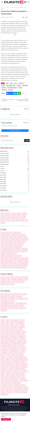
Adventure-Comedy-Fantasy (7, 255)
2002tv (22, 375)
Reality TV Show (22, 357)
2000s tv (20, 341)
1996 (11, 83)
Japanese (14, 279)
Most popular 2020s (14, 164)
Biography (24, 213)
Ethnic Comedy (16, 265)
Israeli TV (9, 371)
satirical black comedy (21, 267)
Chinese (3, 277)
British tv (3, 343)
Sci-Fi (13, 220)
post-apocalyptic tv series (19, 373)
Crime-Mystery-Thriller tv (6, 345)
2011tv (11, 352)
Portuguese (3, 281)
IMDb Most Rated (14, 151)
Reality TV (3, 355)
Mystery (18, 85)
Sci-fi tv (17, 324)
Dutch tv (23, 385)
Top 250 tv (22, 320)
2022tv (7, 322)
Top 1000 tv (10, 357)
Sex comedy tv (10, 364)
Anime (19, 213)
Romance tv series (11, 355)
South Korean (15, 281)
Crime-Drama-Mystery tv (6, 361)
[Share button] (23, 93)
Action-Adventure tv (19, 322)
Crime (15, 83)
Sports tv (3, 373)
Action (2, 213)
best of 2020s (14, 190)
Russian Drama (20, 355)
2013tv (25, 341)
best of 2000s (14, 185)
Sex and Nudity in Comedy (10, 260)
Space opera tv (10, 392)
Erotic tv (15, 329)
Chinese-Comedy (12, 262)
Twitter (15, 93)
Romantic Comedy (5, 235)
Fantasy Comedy (4, 246)
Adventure (8, 213)
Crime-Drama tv (4, 348)
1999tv (18, 375)
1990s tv (13, 375)
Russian (9, 281)
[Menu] (2, 2)
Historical (13, 218)
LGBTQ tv (3, 364)
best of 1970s (14, 179)
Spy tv (14, 345)
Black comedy (4, 244)
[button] (25, 2)
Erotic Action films (16, 294)
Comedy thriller (18, 255)
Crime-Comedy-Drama (14, 258)
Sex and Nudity (11, 298)
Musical (23, 218)
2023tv (2, 322)
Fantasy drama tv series (14, 348)
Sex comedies (22, 235)
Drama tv (16, 352)
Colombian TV (4, 368)
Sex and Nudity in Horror (21, 303)
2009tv (12, 359)
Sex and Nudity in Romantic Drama (8, 305)
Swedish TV (9, 373)
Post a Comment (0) (15, 130)
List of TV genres (4, 327)
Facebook (11, 93)
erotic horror (15, 308)
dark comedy (12, 267)
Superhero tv (21, 327)
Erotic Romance (4, 296)
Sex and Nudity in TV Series (11, 338)
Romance (8, 220)
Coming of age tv (4, 336)
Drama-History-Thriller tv (6, 385)
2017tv (2, 334)
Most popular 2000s (14, 159)
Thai (7, 284)
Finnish (16, 277)
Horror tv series (4, 341)
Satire (2, 260)
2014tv (7, 343)
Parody (11, 246)
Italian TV (23, 361)
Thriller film (4, 89)
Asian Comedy (4, 262)
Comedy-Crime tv (5, 380)
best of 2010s (14, 188)
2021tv (7, 324)
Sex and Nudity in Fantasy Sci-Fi (7, 303)
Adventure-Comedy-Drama (21, 248)
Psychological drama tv (16, 343)
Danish (7, 277)
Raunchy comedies (23, 237)
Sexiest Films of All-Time (6, 308)
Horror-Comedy (4, 237)
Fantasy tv (12, 331)
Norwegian (20, 279)
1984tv (7, 375)
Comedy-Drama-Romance (6, 251)
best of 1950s (14, 175)
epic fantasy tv (24, 392)
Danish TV (3, 371)
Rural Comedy (24, 265)
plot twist (4, 87)
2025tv (22, 324)
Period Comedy (24, 258)
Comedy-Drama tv (14, 380)
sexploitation (3, 310)
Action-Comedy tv (5, 366)
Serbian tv (3, 392)
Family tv (11, 387)
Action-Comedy (17, 232)
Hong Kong (3, 279)
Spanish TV (3, 357)
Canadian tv (22, 378)
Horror (18, 218)
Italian (9, 279)
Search (27, 140)
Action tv (18, 334)
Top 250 (14, 170)
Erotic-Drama (19, 296)
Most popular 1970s (14, 153)
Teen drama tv (13, 336)
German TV (23, 348)
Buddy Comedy (8, 241)
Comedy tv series (4, 331)
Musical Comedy (4, 258)
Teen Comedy (20, 244)
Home (2, 7)
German (26, 277)
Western (3, 222)
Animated (14, 213)
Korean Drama (15, 320)
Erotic (2, 294)
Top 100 (14, 166)
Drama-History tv (16, 382)
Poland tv (25, 389)
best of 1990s (14, 183)
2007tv (2, 359)
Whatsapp (19, 93)
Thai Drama (17, 364)
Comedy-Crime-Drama (23, 262)
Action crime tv (4, 378)
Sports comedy (18, 246)
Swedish (3, 284)
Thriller (20, 87)
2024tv (12, 322)
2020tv (12, 324)
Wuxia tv (17, 392)
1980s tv (3, 375)
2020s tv (3, 320)
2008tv (7, 359)
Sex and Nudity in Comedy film (7, 248)
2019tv (20, 329)
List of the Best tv (13, 327)
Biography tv (24, 366)
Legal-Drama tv (9, 389)
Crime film (21, 83)
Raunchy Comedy (13, 237)
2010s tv (8, 320)
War (26, 220)
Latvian (2, 389)
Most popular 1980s (14, 155)
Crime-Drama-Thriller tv (20, 368)
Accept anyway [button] (6, 419)
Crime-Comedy (25, 239)
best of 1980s (14, 181)
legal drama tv (24, 364)
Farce (2, 241)
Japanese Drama (12, 341)
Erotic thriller (11, 296)
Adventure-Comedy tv (13, 378)
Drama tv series (9, 329)
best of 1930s (14, 172)
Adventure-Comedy (5, 239)
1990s (7, 83)
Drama (3, 85)
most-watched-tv (21, 336)
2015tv (2, 338)
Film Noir (8, 218)
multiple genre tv (4, 394)
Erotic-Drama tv (4, 387)
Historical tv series (5, 350)
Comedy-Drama (14, 235)
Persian (25, 279)
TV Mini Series (22, 338)
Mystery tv (18, 331)
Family (24, 215)
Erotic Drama (24, 294)
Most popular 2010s (14, 162)
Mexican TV (15, 371)
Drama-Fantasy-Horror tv (6, 382)
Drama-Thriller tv (16, 385)
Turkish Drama (21, 345)
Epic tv (23, 334)
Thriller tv (23, 350)
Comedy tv (11, 368)
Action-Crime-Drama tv (15, 366)
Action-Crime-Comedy (23, 260)
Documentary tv (16, 361)
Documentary (13, 215)
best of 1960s (14, 177)
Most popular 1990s (11, 85)
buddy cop (24, 251)
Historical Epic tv (4, 352)
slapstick (3, 253)
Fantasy (2, 218)
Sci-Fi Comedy (17, 251)
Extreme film (3, 298)
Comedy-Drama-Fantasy (6, 265)
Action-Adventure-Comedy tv (22, 359)
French (21, 277)
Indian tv (25, 387)
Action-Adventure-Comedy (19, 241)
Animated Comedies (15, 239)
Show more (26, 108)
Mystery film (25, 85)
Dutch (12, 277)
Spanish (22, 281)
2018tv (2, 329)
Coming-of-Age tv (23, 380)
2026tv (24, 343)
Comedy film (9, 232)
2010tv (15, 357)
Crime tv (3, 324)
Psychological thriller (12, 87)
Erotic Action (7, 294)
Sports (17, 220)
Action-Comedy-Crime (11, 253)
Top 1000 (7, 7)
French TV (22, 352)
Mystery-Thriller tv (18, 389)
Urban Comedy (4, 267)
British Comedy (12, 244)
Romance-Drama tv (24, 371)
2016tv (24, 331)
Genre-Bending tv (18, 387)
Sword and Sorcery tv (15, 350)
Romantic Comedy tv (10, 334)
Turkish (11, 284)
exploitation (22, 308)
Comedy (3, 215)
